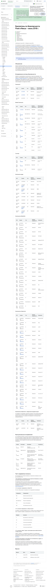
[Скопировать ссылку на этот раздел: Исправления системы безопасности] (37, 74)
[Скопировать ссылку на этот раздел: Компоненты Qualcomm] (27, 311)
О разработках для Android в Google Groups (29, 580)
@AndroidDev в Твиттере (28, 572)
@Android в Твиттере (28, 571)
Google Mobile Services (39, 577)
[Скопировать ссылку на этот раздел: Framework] (21, 84)
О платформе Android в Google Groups (28, 577)
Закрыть (36, 13)
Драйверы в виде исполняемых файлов (18, 580)
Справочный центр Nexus (39, 574)
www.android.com (38, 575)
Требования (15, 572)
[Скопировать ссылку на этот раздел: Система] (20, 153)
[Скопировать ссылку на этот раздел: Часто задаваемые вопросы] (31, 473)
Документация (10, 1)
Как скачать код (15, 574)
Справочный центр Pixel (39, 572)
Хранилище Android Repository (18, 571)
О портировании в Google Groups (30, 581)
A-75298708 (23, 94)
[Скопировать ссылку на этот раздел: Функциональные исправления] (33, 434)
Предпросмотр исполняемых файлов (17, 576)
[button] (5, 14)
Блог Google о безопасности (29, 575)
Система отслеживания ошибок (40, 580)
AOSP (16, 22)
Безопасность (25, 22)
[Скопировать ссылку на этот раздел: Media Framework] (24, 102)
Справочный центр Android (40, 571)
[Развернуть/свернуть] (20, 31)
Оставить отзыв (24, 586)
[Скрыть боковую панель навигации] (11, 586)
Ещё (17, 1)
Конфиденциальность (17, 586)
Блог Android (27, 574)
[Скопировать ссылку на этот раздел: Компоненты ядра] (24, 174)
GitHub (14, 581)
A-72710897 (23, 91)
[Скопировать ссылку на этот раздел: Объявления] (23, 63)
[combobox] (28, 1)
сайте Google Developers (22, 59)
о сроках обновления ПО (38, 50)
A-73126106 (21, 109)
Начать (42, 13)
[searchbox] (6, 9)
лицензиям (32, 563)
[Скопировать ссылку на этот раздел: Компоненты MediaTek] (26, 216)
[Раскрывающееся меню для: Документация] (14, 1)
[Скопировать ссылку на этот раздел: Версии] (20, 549)
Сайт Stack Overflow (39, 578)
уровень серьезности (23, 78)
